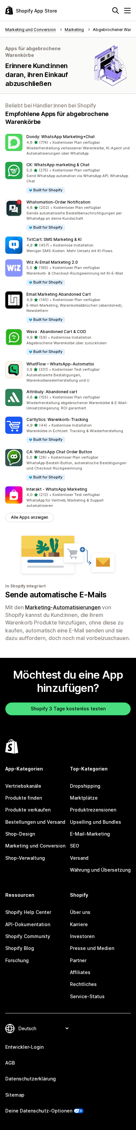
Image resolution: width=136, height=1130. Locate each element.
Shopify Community (27, 936)
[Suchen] (115, 10)
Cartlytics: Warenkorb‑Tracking (57, 419)
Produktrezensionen (93, 809)
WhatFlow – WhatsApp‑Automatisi (60, 363)
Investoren (82, 936)
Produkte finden (23, 798)
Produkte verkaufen (28, 809)
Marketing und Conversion (35, 845)
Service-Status (87, 996)
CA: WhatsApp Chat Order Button (59, 451)
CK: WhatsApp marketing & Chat (57, 164)
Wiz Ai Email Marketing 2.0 (52, 262)
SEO (74, 845)
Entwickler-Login (24, 1047)
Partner (78, 960)
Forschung (17, 960)
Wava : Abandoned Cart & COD (56, 331)
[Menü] (127, 10)
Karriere (79, 924)
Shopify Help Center (28, 912)
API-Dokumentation (27, 924)
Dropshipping (85, 786)
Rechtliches (83, 984)
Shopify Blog (19, 948)
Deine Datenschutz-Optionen (38, 1110)
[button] (68, 145)
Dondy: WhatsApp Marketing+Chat (60, 136)
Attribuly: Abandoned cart (51, 391)
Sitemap (14, 1095)
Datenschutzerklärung (30, 1078)
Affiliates (80, 972)
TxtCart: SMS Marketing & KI (54, 239)
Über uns (80, 912)
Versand (79, 858)
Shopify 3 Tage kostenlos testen (68, 708)
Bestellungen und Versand (35, 822)
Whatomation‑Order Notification (58, 202)
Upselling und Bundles (95, 822)
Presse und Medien (92, 948)
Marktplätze (84, 798)
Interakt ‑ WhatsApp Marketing (56, 489)
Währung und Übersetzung (100, 870)
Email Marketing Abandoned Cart (58, 294)
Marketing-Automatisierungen (63, 607)
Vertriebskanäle (23, 786)
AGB (10, 1063)
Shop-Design (20, 834)
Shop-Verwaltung (25, 858)
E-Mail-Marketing (90, 834)
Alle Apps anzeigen (29, 517)
